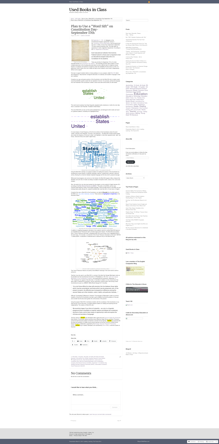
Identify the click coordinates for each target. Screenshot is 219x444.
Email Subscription (130, 148)
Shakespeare (135, 108)
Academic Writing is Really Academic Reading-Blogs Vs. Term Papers (135, 197)
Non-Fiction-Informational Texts (139, 103)
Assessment (129, 90)
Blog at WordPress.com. (144, 441)
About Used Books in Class (76, 1)
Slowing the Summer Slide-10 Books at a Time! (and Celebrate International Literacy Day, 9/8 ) (136, 62)
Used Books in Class (88, 9)
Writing (137, 113)
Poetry (135, 104)
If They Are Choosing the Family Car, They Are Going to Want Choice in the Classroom (136, 44)
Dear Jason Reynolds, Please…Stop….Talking (134, 34)
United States (106, 43)
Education (73, 358)
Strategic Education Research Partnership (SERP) (82, 364)
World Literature (130, 113)
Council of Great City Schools (111, 317)
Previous (74, 420)
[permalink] (120, 356)
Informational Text (80, 358)
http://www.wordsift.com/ (88, 359)
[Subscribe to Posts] (126, 253)
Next (118, 420)
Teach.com (130, 305)
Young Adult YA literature (135, 114)
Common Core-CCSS (133, 92)
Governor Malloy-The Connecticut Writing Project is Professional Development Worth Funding (136, 192)
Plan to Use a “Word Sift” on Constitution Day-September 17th (136, 72)
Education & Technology (133, 96)
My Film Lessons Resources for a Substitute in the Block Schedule (137, 228)
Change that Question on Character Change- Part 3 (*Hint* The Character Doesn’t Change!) (137, 67)
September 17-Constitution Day (99, 363)
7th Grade (91, 356)
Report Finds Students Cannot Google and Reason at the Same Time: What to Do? (136, 204)
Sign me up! (130, 162)
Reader (86, 358)
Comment (114, 407)
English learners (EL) (78, 359)
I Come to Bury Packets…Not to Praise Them (134, 57)
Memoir (128, 103)
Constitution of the (98, 43)
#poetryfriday (129, 85)
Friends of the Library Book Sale (135, 98)
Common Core (143, 90)
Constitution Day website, (88, 63)
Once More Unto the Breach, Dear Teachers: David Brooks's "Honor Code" (137, 216)
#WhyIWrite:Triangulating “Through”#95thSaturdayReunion (134, 48)
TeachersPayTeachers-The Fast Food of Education (135, 40)
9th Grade (101, 356)
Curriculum (129, 94)
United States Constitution (101, 364)
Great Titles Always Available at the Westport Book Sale (135, 208)
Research (95, 358)
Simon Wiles (106, 325)
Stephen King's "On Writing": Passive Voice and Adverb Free (136, 212)
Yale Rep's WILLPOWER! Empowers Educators (135, 220)
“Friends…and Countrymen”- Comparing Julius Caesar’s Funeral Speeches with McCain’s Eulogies (135, 53)
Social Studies (101, 358)
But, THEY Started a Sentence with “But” (136, 37)
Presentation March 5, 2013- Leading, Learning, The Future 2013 (135, 130)
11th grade (80, 356)
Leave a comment (85, 35)
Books (135, 90)
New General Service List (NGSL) (84, 363)
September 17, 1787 (98, 40)
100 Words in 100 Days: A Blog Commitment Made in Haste (137, 353)
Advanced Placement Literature (138, 88)
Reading (91, 358)
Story (127, 111)
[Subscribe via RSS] (149, 2)
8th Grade (96, 356)
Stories (143, 109)
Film (135, 98)
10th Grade (74, 356)
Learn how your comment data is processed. (100, 414)
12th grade (85, 356)
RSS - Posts (130, 253)
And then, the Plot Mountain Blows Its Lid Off (136, 201)
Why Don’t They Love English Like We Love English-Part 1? (137, 224)
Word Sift (113, 73)
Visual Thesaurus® (75, 366)
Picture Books (129, 104)
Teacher (133, 111)
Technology (139, 111)
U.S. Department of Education (100, 49)
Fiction (132, 98)
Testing (145, 111)
